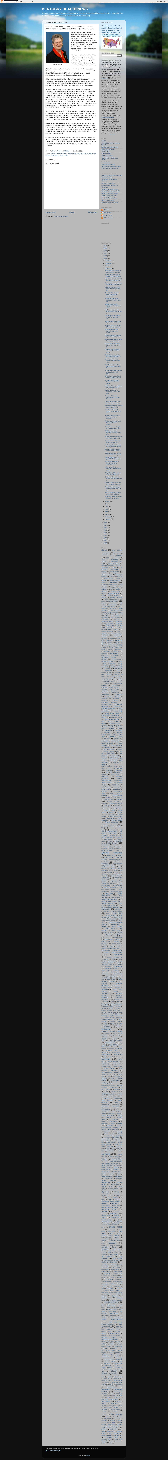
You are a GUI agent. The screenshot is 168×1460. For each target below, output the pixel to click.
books (108, 614)
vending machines (115, 1409)
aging (117, 565)
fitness (112, 826)
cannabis (104, 633)
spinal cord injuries (112, 1309)
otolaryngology (112, 1140)
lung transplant (106, 1046)
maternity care (117, 1054)
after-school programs (107, 565)
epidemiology (117, 795)
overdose (110, 1146)
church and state (116, 667)
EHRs (107, 772)
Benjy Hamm (107, 212)
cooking (120, 708)
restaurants (105, 1249)
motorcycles (111, 1095)
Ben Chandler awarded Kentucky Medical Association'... (112, 294)
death (117, 721)
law (117, 1023)
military (105, 1087)
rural (116, 1252)
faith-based (104, 807)
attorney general (113, 593)
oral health (115, 1137)
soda (108, 1307)
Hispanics (117, 939)
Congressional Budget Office (113, 697)
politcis (103, 1197)
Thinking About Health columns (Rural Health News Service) (111, 167)
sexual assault (107, 1281)
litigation (120, 1035)
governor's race (108, 865)
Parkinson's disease (116, 1160)
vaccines (114, 1403)
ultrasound (119, 1386)
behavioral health (61, 153)
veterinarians (105, 1412)
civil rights (116, 674)
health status (110, 915)
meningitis (104, 1078)
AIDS (114, 567)
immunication (105, 974)
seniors (119, 1277)
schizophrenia (105, 1267)
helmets (112, 932)
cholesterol (106, 665)
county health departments (110, 715)
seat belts (115, 1275)
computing (104, 692)
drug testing (113, 761)
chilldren (120, 661)
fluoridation (111, 828)
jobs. (103, 1003)
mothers (114, 1093)
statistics (118, 1328)
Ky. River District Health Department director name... (112, 382)
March (107, 514)
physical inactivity (107, 1186)
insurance (105, 993)
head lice (118, 872)
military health (114, 1087)
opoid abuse (109, 1135)
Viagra (111, 1412)
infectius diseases (116, 985)
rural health (114, 1254)
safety (105, 1264)
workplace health (112, 1437)
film (110, 824)
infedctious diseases (107, 987)
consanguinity (116, 698)
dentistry (111, 728)
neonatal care (106, 1104)
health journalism (108, 903)
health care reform (110, 887)
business (119, 623)
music (121, 1096)
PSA (118, 1219)
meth (115, 1082)
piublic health (105, 1193)
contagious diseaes (107, 704)
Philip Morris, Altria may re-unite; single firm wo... (113, 473)
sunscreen (104, 1344)
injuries (114, 989)
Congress (119, 694)
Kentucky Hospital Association (112, 1015)
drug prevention (114, 757)
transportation (118, 1380)
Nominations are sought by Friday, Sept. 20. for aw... (113, 376)
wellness (104, 1429)
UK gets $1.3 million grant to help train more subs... (113, 497)
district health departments (110, 742)
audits (103, 595)
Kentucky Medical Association (113, 1017)
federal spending (111, 822)
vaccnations (112, 1405)
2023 (105, 248)
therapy (109, 1369)
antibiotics (104, 580)
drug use (116, 762)
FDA (106, 814)
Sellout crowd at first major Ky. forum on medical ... (113, 322)
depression (108, 730)
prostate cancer (106, 1219)
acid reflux (116, 554)
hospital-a (107, 952)
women (116, 1433)
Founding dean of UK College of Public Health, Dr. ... (113, 300)
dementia (104, 725)
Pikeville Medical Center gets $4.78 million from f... (113, 458)
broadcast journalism (107, 621)
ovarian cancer (110, 1142)
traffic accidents (118, 1377)
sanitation (116, 1266)
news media (115, 1106)
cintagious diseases (106, 672)
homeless (104, 945)
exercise (119, 799)
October (108, 266)
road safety (112, 1251)
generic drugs (111, 855)
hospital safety (117, 950)
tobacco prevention (109, 1373)
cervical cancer (114, 647)
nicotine (118, 1110)
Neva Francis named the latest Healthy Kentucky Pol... (113, 366)
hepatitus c (107, 935)
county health (117, 712)
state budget (114, 1313)
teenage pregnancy (109, 1359)
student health (114, 1333)
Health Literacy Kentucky (109, 195)
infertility (118, 987)
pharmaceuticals (107, 1176)
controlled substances (108, 708)
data (103, 721)
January (108, 519)
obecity (113, 1123)
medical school (109, 1068)
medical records (118, 1066)
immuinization (105, 972)
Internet (105, 1001)
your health (118, 1441)
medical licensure (106, 1066)
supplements (113, 1344)
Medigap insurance (106, 1074)
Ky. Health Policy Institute (109, 198)
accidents (119, 550)
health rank (106, 911)
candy (118, 631)
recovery (116, 1237)
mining (109, 1089)
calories (109, 629)
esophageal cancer (108, 799)
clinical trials (105, 678)
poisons (112, 1195)
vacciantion (108, 1397)
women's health (106, 1435)
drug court (115, 755)
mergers (104, 1082)
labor (106, 1023)
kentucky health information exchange (112, 1012)
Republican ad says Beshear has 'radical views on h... (113, 437)
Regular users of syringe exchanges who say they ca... (113, 488)
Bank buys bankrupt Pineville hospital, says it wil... (113, 432)
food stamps (108, 839)
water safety (111, 1424)
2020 (105, 256)
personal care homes (108, 1173)
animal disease (108, 578)
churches (107, 668)
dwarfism (110, 768)
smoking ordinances (112, 1302)
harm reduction (108, 872)
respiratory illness (109, 1247)
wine (110, 1433)
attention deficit (115, 591)
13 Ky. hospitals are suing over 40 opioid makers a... (113, 445)
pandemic (106, 1154)
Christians (113, 665)
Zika (111, 1443)
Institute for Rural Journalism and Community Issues (112, 176)
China (104, 663)
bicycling (104, 603)
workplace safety (106, 1439)
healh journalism (117, 874)
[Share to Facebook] (80, 151)
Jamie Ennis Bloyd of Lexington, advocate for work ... (113, 468)
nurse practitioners (108, 1115)
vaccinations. (118, 1401)
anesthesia (119, 576)
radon (110, 1235)
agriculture (105, 567)
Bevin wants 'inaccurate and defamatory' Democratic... (113, 283)
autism (109, 595)
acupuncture (104, 555)
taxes (116, 1356)
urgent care (107, 1395)
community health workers (110, 689)
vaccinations (106, 1401)
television (108, 1365)
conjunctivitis (105, 698)
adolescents (117, 558)
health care (105, 878)
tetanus (103, 1367)
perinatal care (105, 1171)
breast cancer (115, 616)
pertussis (111, 1175)
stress (109, 1331)
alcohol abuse (114, 571)
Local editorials (106, 162)
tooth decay (116, 1375)
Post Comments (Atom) (61, 216)
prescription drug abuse (110, 1207)
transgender (116, 1378)
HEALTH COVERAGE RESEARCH (108, 150)
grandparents (105, 866)
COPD (105, 710)
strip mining (117, 1331)
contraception (116, 706)
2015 (105, 530)
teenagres (107, 1361)
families (111, 807)
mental (112, 1078)
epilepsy (108, 797)
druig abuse (109, 766)
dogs (121, 747)
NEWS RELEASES (107, 155)
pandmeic (104, 1158)
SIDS (103, 1288)
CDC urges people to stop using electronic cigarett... (113, 453)
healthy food (115, 924)
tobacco (114, 1371)
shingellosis (104, 1286)
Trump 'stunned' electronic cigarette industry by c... (113, 336)
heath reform (116, 930)
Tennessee (117, 1365)
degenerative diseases (115, 723)
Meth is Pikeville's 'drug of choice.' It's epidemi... (113, 493)
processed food (115, 1217)
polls (109, 1199)
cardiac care (105, 635)
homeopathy (112, 945)
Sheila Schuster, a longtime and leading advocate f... (113, 427)
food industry (113, 833)
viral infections (116, 1415)
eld (111, 772)
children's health (107, 661)
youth (103, 1443)
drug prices (105, 758)
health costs (109, 893)
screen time (107, 1275)
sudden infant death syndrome (111, 1341)
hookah (105, 946)
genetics (120, 855)
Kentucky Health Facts (108, 183)
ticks (103, 1371)
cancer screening (107, 631)
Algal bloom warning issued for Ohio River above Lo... (113, 279)
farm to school (117, 809)
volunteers (104, 1420)
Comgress (119, 681)
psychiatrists (119, 1221)
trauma (107, 1382)
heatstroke (104, 932)
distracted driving (115, 740)
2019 (105, 258)
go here (112, 134)
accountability (107, 552)
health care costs (108, 884)
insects (115, 991)
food (103, 830)
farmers (113, 810)
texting (110, 1367)
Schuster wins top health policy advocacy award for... (112, 288)
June (107, 506)
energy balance (117, 787)
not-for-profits (111, 1113)
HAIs (121, 870)
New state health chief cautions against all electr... (111, 331)
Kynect (120, 1021)
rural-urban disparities (109, 1262)
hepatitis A (108, 934)
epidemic (104, 795)
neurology (117, 1104)
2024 (105, 245)
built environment (108, 623)
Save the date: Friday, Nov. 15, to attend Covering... (113, 326)
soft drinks (116, 1307)
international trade (118, 999)
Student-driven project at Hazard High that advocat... (112, 417)
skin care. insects (109, 1290)
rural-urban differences (112, 1260)
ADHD (108, 558)
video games (118, 1412)
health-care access (110, 919)
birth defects (112, 605)
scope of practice (118, 1273)
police (117, 1195)
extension (104, 803)
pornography (118, 1199)
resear (103, 1243)
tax (111, 1356)
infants (113, 981)
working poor (118, 1435)
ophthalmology (118, 1131)
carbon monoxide (115, 633)
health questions (118, 909)
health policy (54, 155)
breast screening (115, 617)
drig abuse (105, 751)
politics (115, 1197)
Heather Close (107, 215)
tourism (110, 1377)
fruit (121, 845)
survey (105, 1348)
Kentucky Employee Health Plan (111, 1010)
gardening (104, 848)
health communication (116, 891)
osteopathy (104, 1140)
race (111, 1233)
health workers (117, 917)
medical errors (105, 1063)
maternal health (106, 1054)
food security (119, 837)
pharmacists (108, 1178)
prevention (113, 1213)
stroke (103, 1333)
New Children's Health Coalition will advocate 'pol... (112, 360)
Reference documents (108, 164)
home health (105, 943)
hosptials (109, 957)
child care (116, 651)
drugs (103, 765)
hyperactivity (108, 966)
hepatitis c (119, 934)
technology (119, 1358)
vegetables (104, 1409)
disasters (106, 738)
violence (104, 1415)
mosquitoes (105, 1093)
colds (115, 680)
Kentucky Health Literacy (112, 1014)
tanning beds (105, 1356)
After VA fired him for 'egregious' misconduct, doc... (113, 305)
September (108, 268)
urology (114, 1395)
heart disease (117, 926)
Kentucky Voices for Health (110, 202)
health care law (117, 885)
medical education (113, 1061)
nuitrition (119, 1113)
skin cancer (109, 1288)
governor (105, 863)
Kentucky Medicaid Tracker (110, 193)
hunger (118, 963)
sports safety (112, 1311)
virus (107, 1417)
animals (118, 578)
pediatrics (116, 1169)
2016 (105, 527)
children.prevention (116, 659)
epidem (118, 793)
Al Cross (106, 210)
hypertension (118, 966)
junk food (118, 1006)
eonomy (112, 793)
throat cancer (117, 1369)
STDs (103, 1329)
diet (114, 734)
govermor (106, 861)
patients (116, 1167)
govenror (120, 859)
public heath (112, 1229)
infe (119, 981)
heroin (115, 936)
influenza (105, 989)
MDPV (105, 1056)
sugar (103, 1343)
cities (103, 674)
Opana (103, 1129)
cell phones (110, 640)
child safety (105, 655)
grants (113, 866)
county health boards (112, 713)
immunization (117, 974)
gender (118, 848)
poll (103, 1199)
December (108, 260)
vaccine (104, 1403)
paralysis (118, 1158)
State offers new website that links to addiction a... (113, 355)
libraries (115, 1033)
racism (118, 1233)
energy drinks (105, 789)
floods (118, 826)
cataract (112, 638)
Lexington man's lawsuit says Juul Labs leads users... (112, 351)
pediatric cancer (106, 1169)
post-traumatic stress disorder (110, 1201)
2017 (105, 525)
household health (118, 957)
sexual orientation (109, 1283)
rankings (116, 1235)
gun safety (112, 868)
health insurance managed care (111, 901)
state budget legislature (109, 1315)
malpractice (118, 1048)
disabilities (112, 736)
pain (108, 1148)
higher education (117, 937)
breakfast (105, 616)
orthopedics (117, 1139)
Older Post (92, 212)
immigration (116, 970)
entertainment (116, 789)
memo (114, 1074)
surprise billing (118, 1346)
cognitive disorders (107, 680)
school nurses (118, 1271)
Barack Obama (114, 599)
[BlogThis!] (76, 151)
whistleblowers (110, 1431)
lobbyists (114, 1039)
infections (104, 983)
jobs (118, 1001)
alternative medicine (107, 575)
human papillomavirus (110, 961)
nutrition (115, 1119)
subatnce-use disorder (114, 1335)
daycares (110, 721)
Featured (113, 814)
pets (119, 1175)
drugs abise (114, 764)
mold (106, 1091)
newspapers (106, 1110)
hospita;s (118, 946)
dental (112, 725)
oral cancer (107, 1137)
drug (117, 751)
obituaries (109, 1125)
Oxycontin (119, 1146)
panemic (111, 1158)
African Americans (113, 564)
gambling (118, 847)
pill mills (116, 1192)
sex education (109, 1279)
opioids (119, 1133)
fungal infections (108, 847)
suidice (118, 1343)
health (105, 876)
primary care (106, 1215)
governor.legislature (117, 863)
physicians (105, 1192)
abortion (104, 550)
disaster (120, 736)
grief (119, 866)
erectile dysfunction (117, 797)
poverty (104, 1203)
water (113, 1422)
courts (104, 717)
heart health (110, 928)
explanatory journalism (113, 801)
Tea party (104, 1357)
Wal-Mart (112, 1420)
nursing (108, 1117)
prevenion (104, 1213)
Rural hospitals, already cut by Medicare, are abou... (113, 271)
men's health (116, 1076)
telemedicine (118, 1363)
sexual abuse (119, 1279)
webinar (106, 1426)
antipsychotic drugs (115, 580)
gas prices (112, 848)
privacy (104, 1217)
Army (121, 584)
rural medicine (117, 1258)
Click (108, 676)
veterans (114, 1411)
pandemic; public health (115, 1156)
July (106, 504)
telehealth (107, 1363)
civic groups (109, 674)
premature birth (106, 1205)
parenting (104, 1160)
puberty (103, 1224)
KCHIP (111, 1008)
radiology (104, 1235)
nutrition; (103, 1121)
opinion (106, 1133)
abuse (113, 550)
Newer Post (50, 212)
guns (118, 868)
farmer (106, 810)
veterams (104, 1411)
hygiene (120, 964)
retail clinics (116, 1249)
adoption (103, 559)
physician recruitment (109, 1190)
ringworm (104, 1250)
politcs (108, 1197)
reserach (104, 1245)
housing (105, 959)
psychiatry (106, 1223)
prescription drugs (109, 1209)
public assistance (112, 1224)
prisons (116, 1215)
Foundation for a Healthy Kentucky (77, 153)
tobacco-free (105, 1375)
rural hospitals (107, 1256)
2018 (105, 522)
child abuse (106, 651)
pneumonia (105, 1195)
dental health (109, 727)
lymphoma (110, 1048)
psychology (115, 1223)
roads (119, 1250)
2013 (105, 535)
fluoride (118, 828)
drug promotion (114, 758)
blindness (104, 608)
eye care (108, 805)
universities (105, 1390)
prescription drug (116, 1205)
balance (106, 599)
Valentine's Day (107, 1407)
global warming (112, 859)
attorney (103, 593)
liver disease (106, 1037)
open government (113, 1129)
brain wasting (119, 614)
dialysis (109, 734)
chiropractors (111, 663)
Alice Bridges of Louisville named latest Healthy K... (113, 449)
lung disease (113, 1045)
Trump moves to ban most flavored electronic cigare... (113, 422)
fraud (114, 845)
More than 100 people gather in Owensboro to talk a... (113, 411)
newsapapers (105, 1107)
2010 (105, 543)
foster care (109, 841)
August (107, 501)
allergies (115, 573)
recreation (105, 1239)
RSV (109, 1252)
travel (111, 1384)
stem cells (110, 1329)
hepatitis (119, 932)
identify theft (105, 970)
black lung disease (109, 606)
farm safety (107, 809)
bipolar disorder (113, 603)
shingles (111, 1286)
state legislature (109, 1328)
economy (109, 770)
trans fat (106, 1378)
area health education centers (109, 584)
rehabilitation (116, 1239)
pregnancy (114, 1203)
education (119, 770)
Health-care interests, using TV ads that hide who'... (113, 340)
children (104, 659)
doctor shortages (116, 745)
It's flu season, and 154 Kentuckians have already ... (113, 311)
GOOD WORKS (106, 153)
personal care (116, 1171)
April (106, 511)
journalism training (108, 1006)
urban (112, 1393)
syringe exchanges (107, 1354)
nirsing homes (105, 1111)
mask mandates (116, 1052)
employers (105, 786)
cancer (116, 629)
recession (109, 1237)
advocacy (104, 561)
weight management (109, 1428)
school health (115, 1269)
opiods (113, 1133)
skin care (119, 1288)
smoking (114, 1296)
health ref (108, 913)
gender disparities (107, 850)
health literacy (111, 905)
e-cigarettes (118, 768)
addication (111, 555)
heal (110, 874)
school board (116, 1267)
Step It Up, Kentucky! (108, 200)
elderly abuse (115, 774)
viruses (114, 1416)
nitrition (113, 1111)
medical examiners (106, 1064)
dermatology (119, 730)
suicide (111, 1343)
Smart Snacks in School (116, 1292)
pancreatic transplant (114, 1151)
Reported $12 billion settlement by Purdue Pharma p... (112, 397)
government (116, 861)
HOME (104, 141)
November (108, 263)
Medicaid (106, 1059)
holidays (116, 941)
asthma (104, 589)
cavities (118, 638)
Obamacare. (105, 1123)
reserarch (118, 1245)
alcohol (104, 571)
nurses (120, 1115)
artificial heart (113, 586)
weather (119, 1424)
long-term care (110, 1043)
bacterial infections (116, 597)
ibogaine (115, 968)
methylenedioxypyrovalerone (108, 1085)
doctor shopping (107, 743)
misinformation (117, 1089)
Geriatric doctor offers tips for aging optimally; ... (113, 441)
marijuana (105, 1052)
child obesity (114, 653)
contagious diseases (109, 702)
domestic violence (108, 749)
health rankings (117, 911)
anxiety (103, 582)
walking (120, 1420)
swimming (114, 1348)
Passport (105, 1161)
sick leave (118, 1286)
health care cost (115, 882)
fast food (119, 812)
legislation (107, 1027)
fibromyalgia (104, 824)
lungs (115, 1046)
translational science (106, 1380)
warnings (107, 1422)
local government (116, 1041)
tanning (119, 1354)
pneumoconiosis (116, 1193)
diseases (116, 738)
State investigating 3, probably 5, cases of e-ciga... (112, 391)
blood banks (113, 608)
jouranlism (118, 1003)
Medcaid (119, 1056)
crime (120, 717)
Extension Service (116, 803)
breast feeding (105, 617)
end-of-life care (116, 786)
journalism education (116, 1005)
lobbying (104, 1039)
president (105, 1211)
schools (107, 1273)
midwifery (119, 1085)
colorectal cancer (108, 681)
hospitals (118, 954)
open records (106, 1131)
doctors (107, 747)
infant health (111, 979)
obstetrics (116, 1127)
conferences (105, 694)
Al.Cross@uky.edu (108, 117)
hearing (104, 926)
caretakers (104, 638)
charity (103, 649)
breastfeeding (105, 619)
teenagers (119, 1359)
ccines (103, 640)
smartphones (108, 1294)
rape (103, 1237)
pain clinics (116, 1148)
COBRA (119, 678)
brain (113, 614)
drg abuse (120, 749)
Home (71, 212)
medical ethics (116, 1063)
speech (103, 1309)
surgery (109, 1346)
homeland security (116, 943)
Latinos (112, 1023)
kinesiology (112, 1021)
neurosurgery (105, 1106)
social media (111, 1306)
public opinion (112, 1231)
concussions (115, 692)
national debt (117, 1098)
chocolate (120, 663)
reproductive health (115, 1240)
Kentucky (118, 1008)
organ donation (106, 1139)
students (104, 1335)
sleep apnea (105, 1292)
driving (112, 751)
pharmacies (118, 1176)
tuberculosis (119, 1384)
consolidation (105, 700)
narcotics (106, 1098)
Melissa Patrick (108, 218)
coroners (112, 710)
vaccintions (104, 1405)
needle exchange (107, 1100)
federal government (115, 816)
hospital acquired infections (110, 948)
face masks (117, 805)
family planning (118, 807)
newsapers (116, 1107)
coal (112, 678)
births (121, 604)
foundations (105, 845)
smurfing (104, 1304)
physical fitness (115, 1184)
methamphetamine (107, 1083)
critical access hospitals (112, 719)
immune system (115, 972)
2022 (105, 251)
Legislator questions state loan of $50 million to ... (113, 402)
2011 (105, 540)
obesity (119, 1123)
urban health (119, 1393)
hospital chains (106, 950)
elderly (104, 774)
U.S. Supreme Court (109, 1386)
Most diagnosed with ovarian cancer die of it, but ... (113, 406)
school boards (105, 1269)
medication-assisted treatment (110, 1072)
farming (111, 812)
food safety (110, 837)
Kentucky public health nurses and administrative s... (113, 478)
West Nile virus (114, 1429)
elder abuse (117, 772)
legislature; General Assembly (112, 1031)
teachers (111, 1358)
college (120, 680)
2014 (105, 532)
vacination (120, 1405)
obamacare (113, 1121)
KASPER (104, 1008)
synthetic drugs (110, 1350)
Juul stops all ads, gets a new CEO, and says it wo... (112, 317)
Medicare (114, 1070)
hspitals (120, 959)
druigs (115, 766)
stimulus (103, 1331)
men (109, 1076)
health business (116, 876)
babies (104, 597)
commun (107, 683)
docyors (116, 747)
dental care (119, 725)
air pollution (115, 569)
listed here (105, 79)
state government (112, 1319)
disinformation (105, 740)
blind (119, 606)
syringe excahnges (114, 1352)
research (112, 1243)
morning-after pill (115, 1091)
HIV (109, 941)
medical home (116, 1064)
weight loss (116, 1426)
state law (119, 1326)
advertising (114, 559)
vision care (107, 1418)
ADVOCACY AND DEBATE (110, 147)
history (103, 941)
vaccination (114, 1399)
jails (113, 1001)
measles (111, 1057)
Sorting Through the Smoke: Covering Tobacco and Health (111, 190)
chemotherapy (118, 649)
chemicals (110, 649)
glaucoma (104, 859)
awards (53, 153)
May (106, 509)
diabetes (107, 732)
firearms (115, 824)
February (108, 517)
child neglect (104, 653)
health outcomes (113, 907)
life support (113, 1035)
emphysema (115, 784)
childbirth (116, 655)
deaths (104, 723)
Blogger (87, 1455)
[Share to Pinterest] (82, 151)
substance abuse (109, 1337)
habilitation (115, 870)
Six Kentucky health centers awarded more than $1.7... (113, 372)
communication (116, 685)
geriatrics (118, 857)
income (114, 978)
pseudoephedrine (107, 1221)
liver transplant (117, 1037)
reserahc (111, 1245)
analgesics (112, 576)
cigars (118, 670)
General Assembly (112, 852)
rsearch (103, 1252)
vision (120, 1417)
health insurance (109, 899)
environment (105, 791)
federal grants (110, 818)
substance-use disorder (110, 1339)
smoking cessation (116, 1300)
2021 (105, 253)
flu (102, 828)
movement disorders (112, 1096)
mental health (63, 155)
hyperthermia (108, 968)
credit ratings (113, 717)
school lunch (106, 1271)
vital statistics (117, 1418)
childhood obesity (109, 657)
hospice (111, 947)
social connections (113, 1304)
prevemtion (117, 1211)
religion (104, 1240)
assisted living (115, 588)
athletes (118, 589)
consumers (116, 700)
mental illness (115, 1080)
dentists (120, 728)
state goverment (115, 1317)
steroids (118, 1329)
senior (112, 1277)
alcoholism (104, 573)
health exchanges (116, 897)
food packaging (113, 835)
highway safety (108, 939)
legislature (106, 1029)
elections (105, 776)
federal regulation (116, 820)
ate (111, 589)
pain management (107, 1150)
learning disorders (117, 1025)
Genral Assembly (108, 857)
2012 (105, 538)
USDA (120, 1395)
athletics (104, 591)
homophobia (119, 945)
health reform (117, 913)
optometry (119, 1135)
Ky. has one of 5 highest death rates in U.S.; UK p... (112, 345)
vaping (115, 1407)
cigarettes (108, 670)
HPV (113, 959)
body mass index (113, 612)
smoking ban (106, 1298)
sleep (117, 1290)
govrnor (119, 865)
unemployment (111, 1388)
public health (115, 1227)
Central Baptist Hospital (109, 646)
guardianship (105, 868)
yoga (112, 1441)
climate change (116, 676)
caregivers (116, 636)
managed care (111, 1050)
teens (113, 1361)
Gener (118, 850)
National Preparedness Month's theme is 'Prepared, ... (112, 463)
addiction (119, 556)
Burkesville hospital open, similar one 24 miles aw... (113, 275)
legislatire (117, 1027)
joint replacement (110, 1003)
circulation (117, 672)
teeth (121, 1361)
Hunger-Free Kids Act (108, 964)
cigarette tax (118, 668)
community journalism (109, 691)
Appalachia (114, 582)
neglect (117, 1102)
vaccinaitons (105, 1399)
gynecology (105, 870)
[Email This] (74, 151)
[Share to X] (78, 151)
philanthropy (106, 1182)
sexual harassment (117, 1281)
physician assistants (113, 1188)
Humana (111, 963)
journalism (105, 1005)
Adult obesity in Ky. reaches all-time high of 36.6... (113, 386)
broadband (116, 619)
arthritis (105, 586)
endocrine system (106, 788)
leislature (107, 1033)
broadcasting (119, 621)
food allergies (113, 830)
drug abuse (111, 753)
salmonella (114, 1264)
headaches (104, 874)
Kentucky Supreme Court (109, 1019)
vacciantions (117, 1397)
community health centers (110, 687)
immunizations (111, 976)
